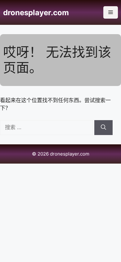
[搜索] (103, 127)
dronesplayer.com (36, 12)
